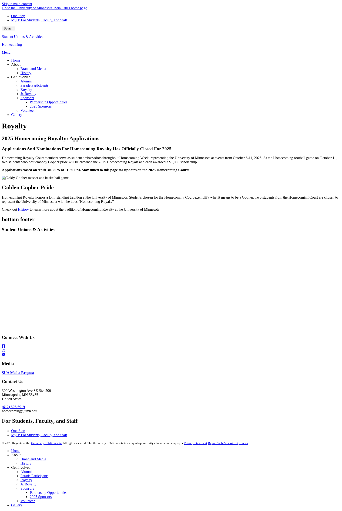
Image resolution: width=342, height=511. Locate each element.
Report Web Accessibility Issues (228, 443)
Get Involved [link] (20, 77)
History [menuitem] (25, 73)
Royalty (26, 480)
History (23, 209)
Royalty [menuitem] (26, 90)
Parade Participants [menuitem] (34, 85)
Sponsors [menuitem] (27, 98)
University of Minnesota (46, 443)
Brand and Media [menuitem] (33, 69)
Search (8, 28)
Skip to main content (17, 4)
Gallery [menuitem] (16, 115)
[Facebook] (171, 346)
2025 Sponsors (41, 497)
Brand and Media (33, 459)
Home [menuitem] (15, 60)
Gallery (16, 505)
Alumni (26, 472)
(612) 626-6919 (13, 407)
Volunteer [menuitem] (27, 110)
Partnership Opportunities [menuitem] (48, 102)
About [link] (15, 64)
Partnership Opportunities (48, 493)
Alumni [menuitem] (26, 81)
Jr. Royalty (28, 484)
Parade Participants (34, 476)
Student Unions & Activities (22, 37)
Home (15, 451)
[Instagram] (171, 350)
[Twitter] (171, 355)
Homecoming (12, 44)
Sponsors (27, 488)
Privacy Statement (195, 443)
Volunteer (27, 501)
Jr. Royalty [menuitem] (28, 94)
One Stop (18, 16)
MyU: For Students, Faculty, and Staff (39, 20)
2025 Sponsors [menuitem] (41, 106)
